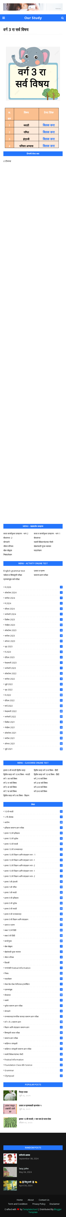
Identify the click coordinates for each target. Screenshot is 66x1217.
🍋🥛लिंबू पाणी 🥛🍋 (28, 1181)
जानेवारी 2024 (33, 614)
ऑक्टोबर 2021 (33, 732)
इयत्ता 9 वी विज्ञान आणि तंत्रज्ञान (33, 919)
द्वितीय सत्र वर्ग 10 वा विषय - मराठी (16, 774)
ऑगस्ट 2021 (33, 743)
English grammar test (14, 570)
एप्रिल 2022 (33, 700)
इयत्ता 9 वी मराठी (33, 908)
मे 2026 (33, 587)
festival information (33, 1059)
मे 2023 (33, 651)
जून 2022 (33, 689)
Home (20, 1199)
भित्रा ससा (23, 1091)
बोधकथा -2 (7, 537)
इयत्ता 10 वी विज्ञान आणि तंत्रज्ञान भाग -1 (33, 860)
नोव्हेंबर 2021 (33, 727)
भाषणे (33, 1000)
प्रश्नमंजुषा (33, 989)
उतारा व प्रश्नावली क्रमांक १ (30, 1105)
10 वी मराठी (33, 811)
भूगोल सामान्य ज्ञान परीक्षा (33, 1005)
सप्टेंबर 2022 (33, 678)
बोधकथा (37, 537)
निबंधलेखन (7, 554)
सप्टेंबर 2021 (33, 738)
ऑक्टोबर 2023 (33, 630)
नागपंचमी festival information (33, 968)
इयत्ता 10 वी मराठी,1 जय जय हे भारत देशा (35, 1118)
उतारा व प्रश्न (39, 570)
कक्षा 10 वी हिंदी (33, 930)
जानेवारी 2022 (33, 716)
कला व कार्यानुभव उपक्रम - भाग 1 (47, 533)
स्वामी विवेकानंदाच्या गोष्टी (43, 541)
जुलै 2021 (33, 749)
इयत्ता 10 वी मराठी (33, 843)
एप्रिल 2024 (33, 608)
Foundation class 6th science (33, 1065)
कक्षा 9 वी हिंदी (33, 935)
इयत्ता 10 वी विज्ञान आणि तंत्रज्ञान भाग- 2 (33, 876)
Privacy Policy (38, 1204)
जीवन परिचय (8, 546)
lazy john (24, 1168)
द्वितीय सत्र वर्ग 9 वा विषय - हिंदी (46, 770)
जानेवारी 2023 (33, 668)
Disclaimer (55, 1204)
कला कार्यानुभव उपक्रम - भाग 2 (15, 533)
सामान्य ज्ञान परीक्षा (41, 574)
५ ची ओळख (33, 816)
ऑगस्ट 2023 (33, 641)
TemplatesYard (30, 1209)
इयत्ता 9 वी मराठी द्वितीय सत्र (14, 770)
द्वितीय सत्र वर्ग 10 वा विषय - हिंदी (46, 774)
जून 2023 (33, 646)
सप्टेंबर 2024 (33, 598)
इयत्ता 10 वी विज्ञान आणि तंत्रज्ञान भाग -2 (33, 865)
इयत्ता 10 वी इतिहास (33, 833)
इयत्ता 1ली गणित (33, 887)
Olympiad (33, 1075)
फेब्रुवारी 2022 (33, 711)
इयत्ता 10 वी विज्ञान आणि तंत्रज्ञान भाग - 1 (33, 854)
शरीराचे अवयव (24, 1154)
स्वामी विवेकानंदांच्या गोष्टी (33, 1054)
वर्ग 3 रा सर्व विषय (10, 782)
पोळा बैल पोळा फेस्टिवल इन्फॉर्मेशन (33, 984)
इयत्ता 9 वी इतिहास (33, 897)
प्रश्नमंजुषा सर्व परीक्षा (11, 579)
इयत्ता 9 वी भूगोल (33, 903)
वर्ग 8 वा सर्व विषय (40, 791)
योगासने (6, 541)
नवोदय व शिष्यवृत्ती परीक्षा (12, 574)
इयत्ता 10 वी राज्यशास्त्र (33, 849)
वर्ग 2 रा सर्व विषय (40, 778)
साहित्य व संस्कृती (33, 1043)
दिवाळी (33, 962)
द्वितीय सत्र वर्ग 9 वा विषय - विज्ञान (16, 795)
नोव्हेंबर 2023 (33, 625)
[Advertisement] (33, 381)
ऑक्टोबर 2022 (33, 673)
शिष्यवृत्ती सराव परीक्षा (33, 1032)
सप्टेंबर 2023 (33, 635)
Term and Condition (17, 1204)
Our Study (33, 18)
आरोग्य (33, 822)
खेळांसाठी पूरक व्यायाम (42, 546)
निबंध (33, 973)
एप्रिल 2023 (33, 657)
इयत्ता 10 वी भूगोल (33, 838)
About (31, 1199)
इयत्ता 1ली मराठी (33, 892)
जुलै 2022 (33, 684)
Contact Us (44, 1199)
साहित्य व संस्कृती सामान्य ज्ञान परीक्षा (33, 1048)
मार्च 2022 (33, 705)
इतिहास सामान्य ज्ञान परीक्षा (33, 827)
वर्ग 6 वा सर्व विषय (40, 787)
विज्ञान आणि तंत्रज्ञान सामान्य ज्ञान (33, 1027)
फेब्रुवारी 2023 (33, 662)
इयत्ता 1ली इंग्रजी (33, 881)
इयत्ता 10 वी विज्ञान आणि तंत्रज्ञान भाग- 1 (33, 870)
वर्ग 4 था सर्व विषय (41, 782)
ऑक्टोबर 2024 (33, 592)
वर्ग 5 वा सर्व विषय (10, 787)
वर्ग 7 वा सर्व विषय (10, 791)
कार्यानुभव (33, 941)
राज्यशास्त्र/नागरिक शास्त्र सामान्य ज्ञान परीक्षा (33, 1016)
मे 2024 (33, 603)
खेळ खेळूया (7, 550)
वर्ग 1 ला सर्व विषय (10, 778)
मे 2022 (33, 695)
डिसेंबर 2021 (33, 722)
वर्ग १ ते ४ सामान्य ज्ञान (33, 1021)
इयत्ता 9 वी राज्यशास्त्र (33, 914)
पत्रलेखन (37, 550)
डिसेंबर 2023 (33, 619)
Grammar (33, 1070)
